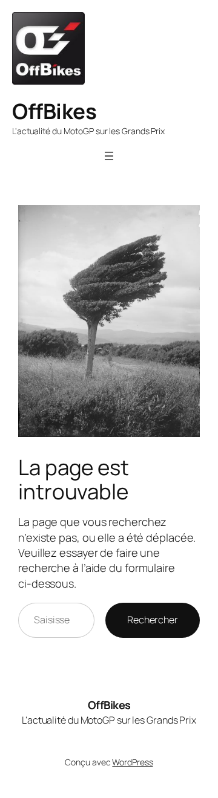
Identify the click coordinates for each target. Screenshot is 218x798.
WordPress (132, 762)
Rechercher (152, 619)
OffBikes (54, 111)
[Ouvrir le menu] (109, 156)
